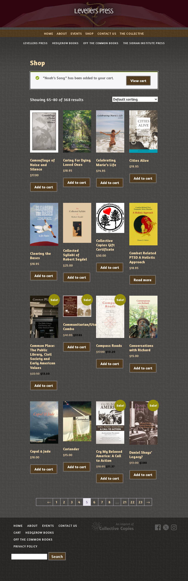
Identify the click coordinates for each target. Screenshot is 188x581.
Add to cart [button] (43, 187)
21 (125, 502)
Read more (143, 280)
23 (140, 502)
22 (132, 502)
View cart (138, 80)
